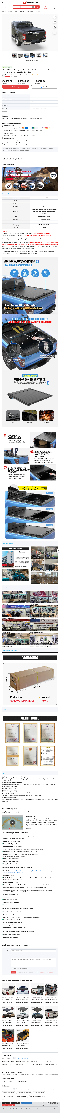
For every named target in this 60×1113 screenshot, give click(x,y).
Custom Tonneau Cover (8, 1092)
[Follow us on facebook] (48, 1103)
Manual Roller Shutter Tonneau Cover (21, 871)
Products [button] (16, 7)
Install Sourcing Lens (9, 1105)
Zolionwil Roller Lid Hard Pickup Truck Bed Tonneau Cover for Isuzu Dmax (37, 999)
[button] (2, 2)
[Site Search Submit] (37, 7)
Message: (8, 959)
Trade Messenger (26, 1103)
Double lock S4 (33, 1061)
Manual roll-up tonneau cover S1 (52, 1064)
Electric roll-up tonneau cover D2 (9, 1067)
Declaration (46, 1108)
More (3, 1099)
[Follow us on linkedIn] (43, 1105)
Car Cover (37, 11)
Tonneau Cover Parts (22, 1096)
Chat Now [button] (45, 87)
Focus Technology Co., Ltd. (19, 1108)
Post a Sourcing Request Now (45, 972)
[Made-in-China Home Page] (30, 2)
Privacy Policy (54, 1108)
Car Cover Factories (7, 1089)
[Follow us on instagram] (53, 1103)
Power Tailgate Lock (6, 1064)
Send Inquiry (15, 87)
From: (8, 951)
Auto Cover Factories (35, 1089)
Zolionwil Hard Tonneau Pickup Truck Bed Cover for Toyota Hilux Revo (8, 999)
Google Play (15, 1103)
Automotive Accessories (20, 1081)
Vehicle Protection (7, 1081)
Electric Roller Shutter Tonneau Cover (41, 871)
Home (3, 11)
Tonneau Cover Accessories (24, 1092)
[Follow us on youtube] (55, 1103)
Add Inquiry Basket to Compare (30, 60)
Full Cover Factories (47, 1089)
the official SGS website (38, 811)
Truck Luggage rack (20, 1064)
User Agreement (38, 1108)
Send (13, 972)
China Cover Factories (21, 1089)
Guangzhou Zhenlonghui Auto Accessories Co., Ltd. (17, 74)
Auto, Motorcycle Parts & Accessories (15, 11)
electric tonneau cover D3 (8, 1061)
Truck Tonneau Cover (39, 1092)
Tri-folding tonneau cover (36, 1064)
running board (47, 1061)
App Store (5, 1103)
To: (9, 955)
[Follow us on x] (50, 1103)
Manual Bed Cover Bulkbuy (36, 1096)
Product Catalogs (23, 1058)
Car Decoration (29, 11)
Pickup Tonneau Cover (8, 1096)
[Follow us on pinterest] (57, 1103)
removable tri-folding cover (22, 1061)
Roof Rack (20, 872)
